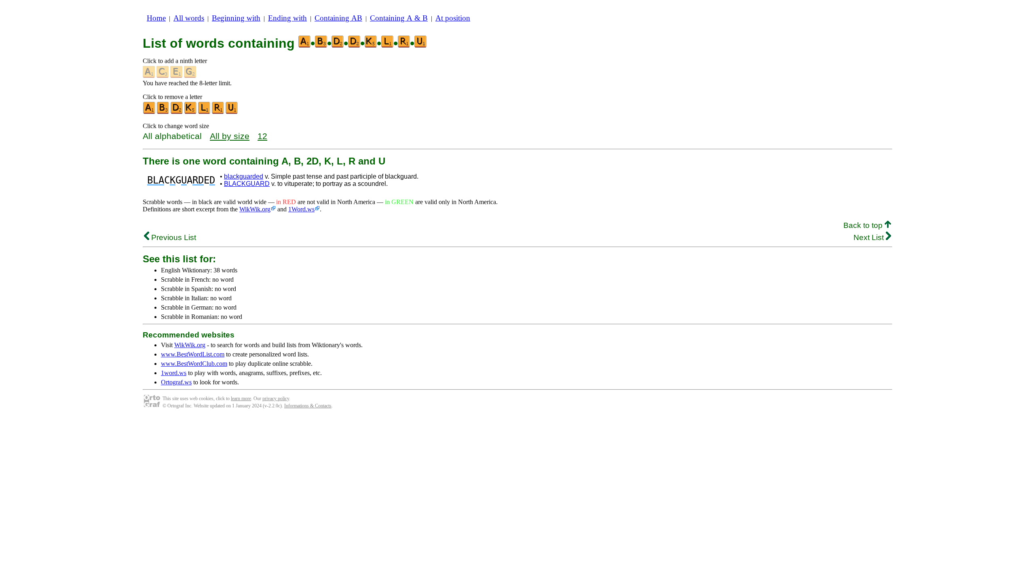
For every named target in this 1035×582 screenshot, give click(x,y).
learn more (241, 398)
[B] (163, 112)
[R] (218, 112)
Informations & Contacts (308, 406)
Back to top (864, 225)
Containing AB (338, 18)
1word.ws (173, 372)
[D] (177, 112)
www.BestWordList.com (192, 354)
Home (156, 18)
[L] (204, 112)
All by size (229, 136)
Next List (869, 237)
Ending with (287, 18)
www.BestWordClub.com (194, 363)
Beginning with (236, 18)
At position (452, 18)
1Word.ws (301, 209)
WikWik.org (254, 209)
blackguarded (243, 176)
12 (262, 136)
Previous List (172, 237)
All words (188, 18)
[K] (191, 112)
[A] (149, 112)
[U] (232, 112)
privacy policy (275, 398)
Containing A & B (399, 18)
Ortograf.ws (176, 382)
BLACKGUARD (247, 183)
